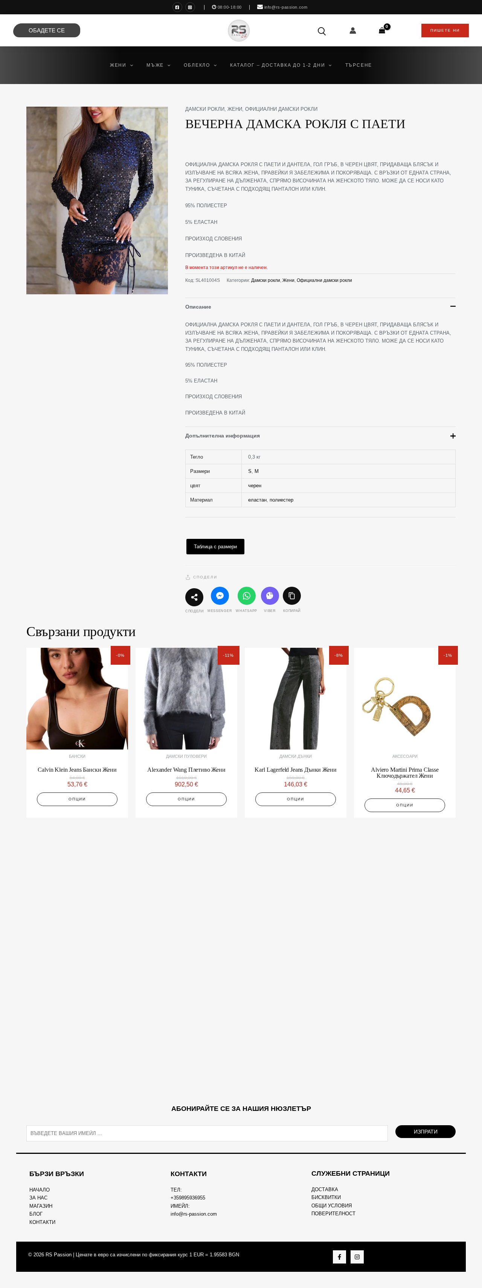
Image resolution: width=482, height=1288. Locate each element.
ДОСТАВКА (324, 1189)
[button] (130, 65)
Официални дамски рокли (281, 109)
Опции (77, 799)
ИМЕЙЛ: (180, 1206)
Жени (234, 109)
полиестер (281, 500)
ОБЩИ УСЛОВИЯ (331, 1205)
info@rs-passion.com (194, 1214)
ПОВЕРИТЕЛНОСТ (333, 1213)
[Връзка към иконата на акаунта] (352, 30)
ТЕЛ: (176, 1190)
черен (254, 485)
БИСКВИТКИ (326, 1197)
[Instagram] (190, 7)
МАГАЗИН (40, 1206)
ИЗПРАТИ (426, 1132)
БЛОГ (36, 1214)
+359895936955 (188, 1198)
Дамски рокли (204, 109)
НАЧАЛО (39, 1190)
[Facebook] (177, 7)
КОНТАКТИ (42, 1222)
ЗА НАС (38, 1198)
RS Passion (59, 1254)
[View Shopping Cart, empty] (382, 30)
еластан (257, 500)
